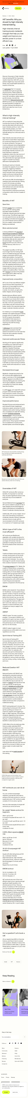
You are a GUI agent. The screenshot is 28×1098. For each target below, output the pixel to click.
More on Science (7, 981)
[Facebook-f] (18, 1043)
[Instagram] (12, 1043)
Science (4, 15)
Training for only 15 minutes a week (13, 899)
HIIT (12, 961)
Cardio (5, 961)
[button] (16, 986)
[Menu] (24, 8)
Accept (6, 1092)
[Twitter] (9, 1043)
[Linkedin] (15, 1043)
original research (10, 566)
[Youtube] (21, 1043)
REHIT (21, 832)
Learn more (15, 1092)
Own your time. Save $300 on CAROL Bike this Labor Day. (13, 2)
